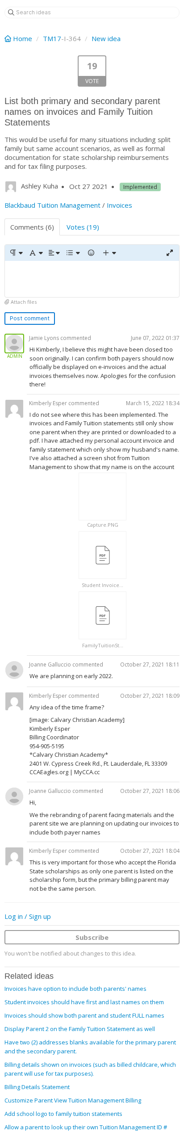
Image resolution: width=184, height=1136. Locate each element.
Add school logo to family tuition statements (63, 1114)
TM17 (52, 38)
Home (22, 38)
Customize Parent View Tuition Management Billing (72, 1100)
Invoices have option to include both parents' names (75, 989)
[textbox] (92, 279)
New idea (106, 38)
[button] (16, 253)
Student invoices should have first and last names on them (84, 1002)
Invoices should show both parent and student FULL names (84, 1015)
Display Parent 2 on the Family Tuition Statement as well (79, 1029)
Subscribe (92, 937)
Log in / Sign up (27, 916)
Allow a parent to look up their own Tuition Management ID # (85, 1127)
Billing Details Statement (37, 1087)
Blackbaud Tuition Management (52, 205)
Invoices (119, 205)
